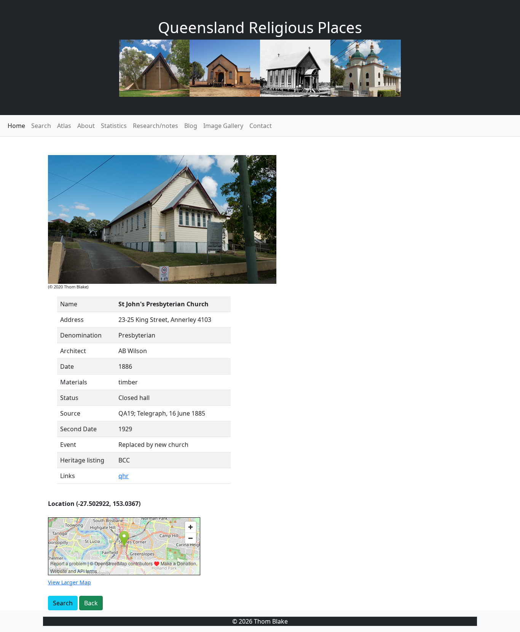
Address (72, 319)
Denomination (81, 335)
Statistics (114, 126)
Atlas (64, 126)
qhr (123, 476)
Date (67, 366)
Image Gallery (223, 126)
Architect (73, 351)
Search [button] (63, 603)
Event (68, 444)
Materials (73, 382)
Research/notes (155, 126)
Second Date (78, 429)
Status (69, 398)
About (86, 126)
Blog (190, 126)
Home (16, 126)
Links (67, 476)
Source (70, 413)
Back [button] (91, 603)
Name (68, 304)
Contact (260, 126)
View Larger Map (69, 582)
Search (41, 126)
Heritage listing (82, 460)
